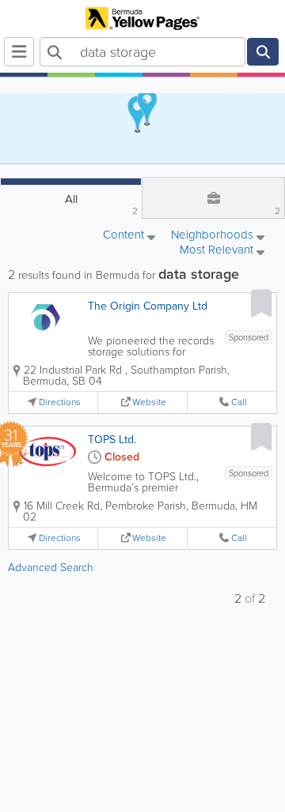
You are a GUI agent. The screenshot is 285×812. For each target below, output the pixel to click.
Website (149, 402)
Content (125, 235)
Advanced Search (50, 567)
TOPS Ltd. (112, 439)
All (102, 204)
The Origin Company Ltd (147, 306)
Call (239, 402)
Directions (60, 402)
